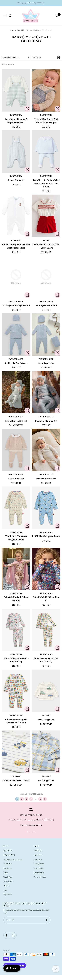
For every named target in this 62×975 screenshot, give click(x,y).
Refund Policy (39, 868)
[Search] (10, 15)
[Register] (46, 920)
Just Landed (7, 850)
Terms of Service (40, 877)
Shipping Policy (39, 873)
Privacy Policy (39, 864)
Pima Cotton (7, 864)
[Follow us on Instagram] (13, 935)
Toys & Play (7, 877)
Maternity (6, 886)
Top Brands (7, 895)
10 (40, 799)
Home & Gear (8, 881)
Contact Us (38, 850)
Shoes (5, 873)
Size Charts (38, 859)
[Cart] (57, 15)
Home (12, 30)
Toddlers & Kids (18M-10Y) (12, 859)
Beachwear (7, 868)
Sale (5, 890)
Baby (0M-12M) (9, 855)
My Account (38, 855)
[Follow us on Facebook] (6, 935)
